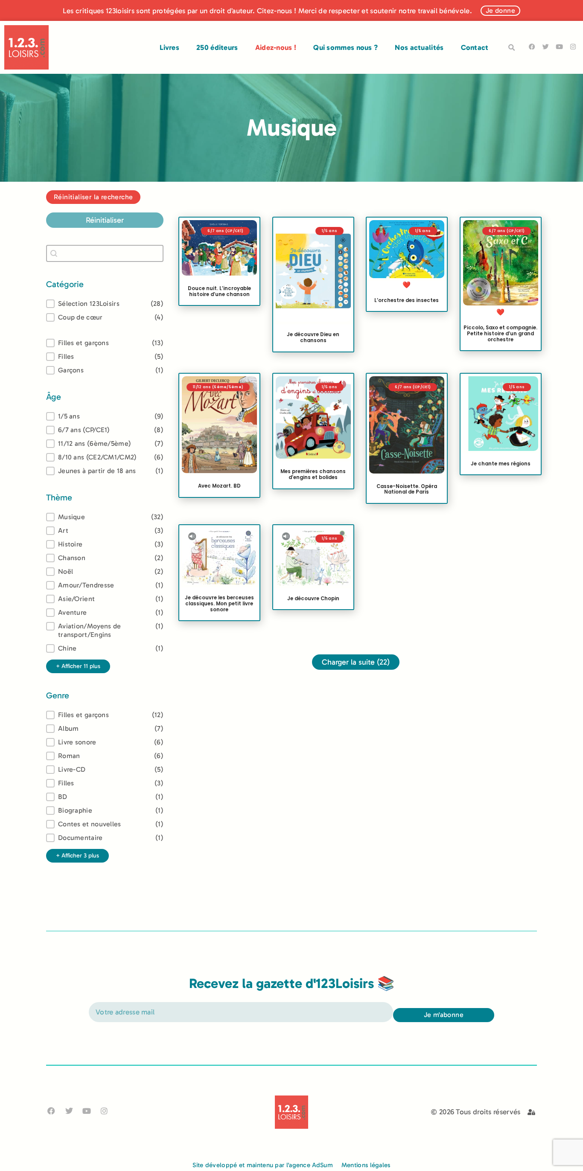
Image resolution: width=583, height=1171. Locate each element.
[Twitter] (545, 46)
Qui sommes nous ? (345, 47)
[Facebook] (532, 46)
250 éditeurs (217, 47)
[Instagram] (573, 46)
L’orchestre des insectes (406, 300)
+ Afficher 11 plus (78, 666)
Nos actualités (419, 47)
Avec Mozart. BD (219, 485)
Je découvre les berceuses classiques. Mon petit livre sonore (219, 603)
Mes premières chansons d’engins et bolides (313, 474)
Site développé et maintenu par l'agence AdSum (262, 1165)
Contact (475, 47)
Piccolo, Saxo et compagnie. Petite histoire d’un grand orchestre (500, 333)
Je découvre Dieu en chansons (313, 337)
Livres (169, 47)
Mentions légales (366, 1165)
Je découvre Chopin (313, 598)
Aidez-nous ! (276, 47)
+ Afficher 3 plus (77, 855)
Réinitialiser (105, 220)
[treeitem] (104, 416)
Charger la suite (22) (356, 662)
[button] (512, 48)
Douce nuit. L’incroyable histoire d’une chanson (219, 291)
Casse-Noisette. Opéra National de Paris (406, 488)
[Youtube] (559, 46)
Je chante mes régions (500, 463)
